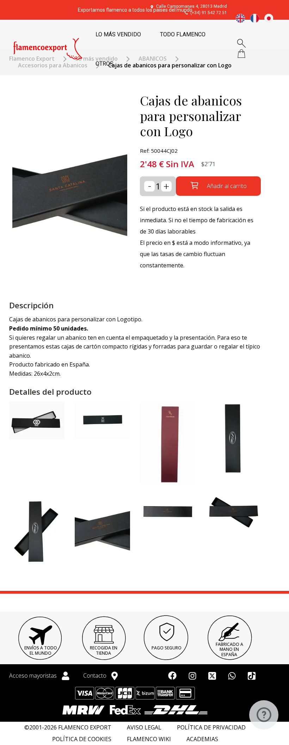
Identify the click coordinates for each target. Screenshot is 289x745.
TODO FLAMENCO (182, 34)
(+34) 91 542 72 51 (208, 12)
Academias (202, 739)
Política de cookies (81, 739)
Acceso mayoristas (33, 675)
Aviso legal (144, 727)
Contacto (95, 675)
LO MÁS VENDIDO (118, 34)
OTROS (104, 63)
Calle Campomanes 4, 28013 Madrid (191, 6)
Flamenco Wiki (149, 739)
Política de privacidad (211, 727)
